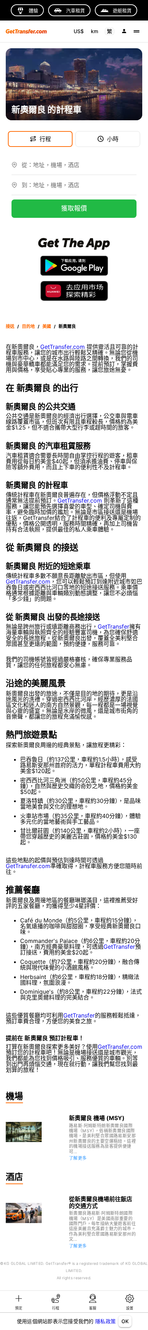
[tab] (18, 1301)
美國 (46, 326)
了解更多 (78, 1158)
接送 (10, 326)
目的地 (28, 326)
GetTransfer (113, 626)
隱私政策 (105, 1321)
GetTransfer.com (62, 346)
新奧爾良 (67, 326)
